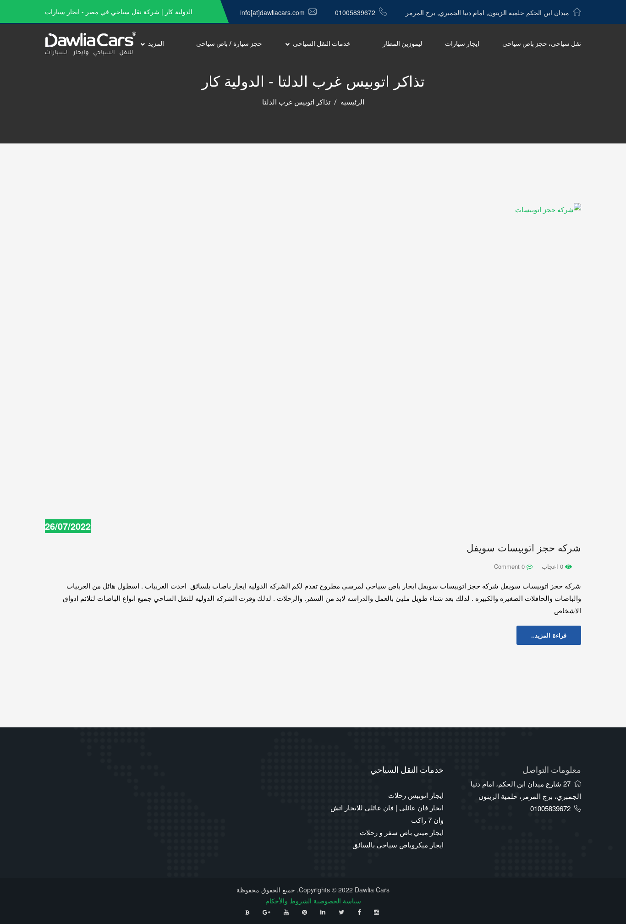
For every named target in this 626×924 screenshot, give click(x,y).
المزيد (156, 44)
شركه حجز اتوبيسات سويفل (524, 548)
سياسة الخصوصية (337, 900)
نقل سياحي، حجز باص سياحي (541, 44)
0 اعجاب (553, 566)
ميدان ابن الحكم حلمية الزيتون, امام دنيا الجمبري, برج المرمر (487, 12)
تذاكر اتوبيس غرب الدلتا (296, 102)
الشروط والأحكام (288, 900)
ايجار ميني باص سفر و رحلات (402, 832)
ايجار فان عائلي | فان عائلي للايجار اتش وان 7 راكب (387, 814)
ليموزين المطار (402, 44)
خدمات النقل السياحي (322, 44)
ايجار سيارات (462, 44)
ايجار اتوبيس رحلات (416, 795)
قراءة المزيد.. (548, 635)
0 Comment (510, 566)
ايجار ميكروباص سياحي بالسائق (398, 844)
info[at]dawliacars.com (272, 12)
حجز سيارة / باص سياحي (229, 44)
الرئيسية (352, 102)
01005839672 (355, 12)
